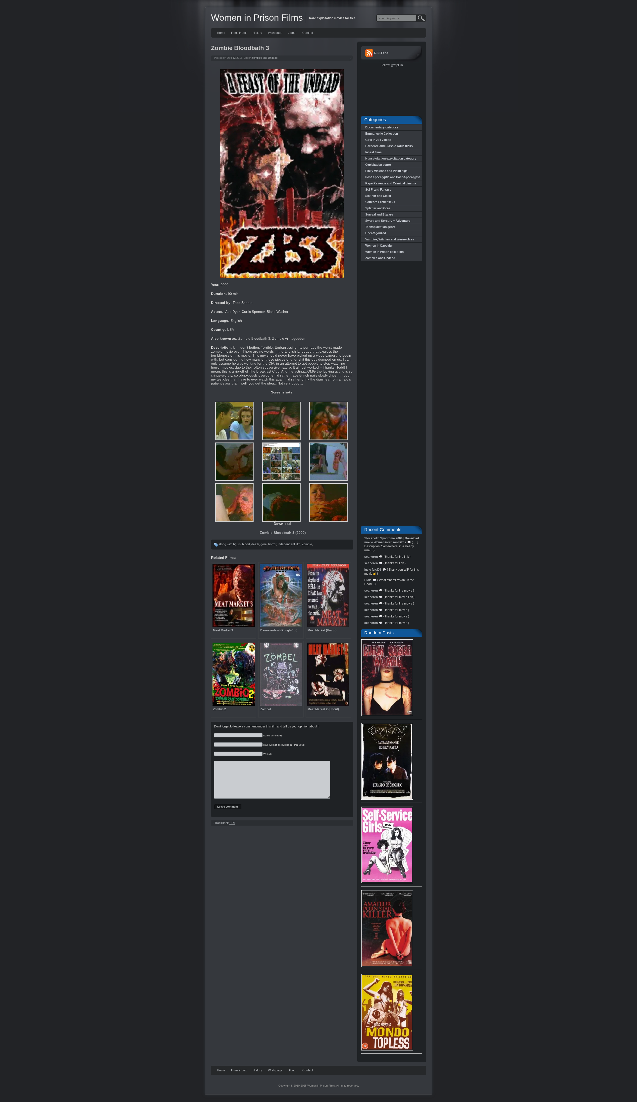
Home (221, 33)
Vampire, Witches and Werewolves (389, 239)
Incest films (373, 152)
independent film (289, 544)
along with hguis (229, 544)
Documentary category (381, 127)
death (255, 544)
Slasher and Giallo (378, 196)
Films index (239, 33)
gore (264, 544)
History (257, 33)
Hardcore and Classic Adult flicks (389, 146)
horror (272, 544)
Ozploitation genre (378, 164)
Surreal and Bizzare (379, 214)
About (292, 33)
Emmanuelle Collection (381, 133)
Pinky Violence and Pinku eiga (386, 171)
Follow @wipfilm (392, 65)
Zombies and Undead (264, 57)
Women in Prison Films (257, 17)
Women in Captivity (379, 245)
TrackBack (224, 823)
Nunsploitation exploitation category (390, 158)
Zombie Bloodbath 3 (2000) (283, 533)
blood (246, 544)
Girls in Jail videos (378, 140)
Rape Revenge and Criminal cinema (390, 183)
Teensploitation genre (380, 227)
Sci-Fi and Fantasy (378, 189)
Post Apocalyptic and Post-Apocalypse (393, 177)
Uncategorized (375, 233)
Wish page (275, 33)
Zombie (307, 544)
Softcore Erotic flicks (380, 202)
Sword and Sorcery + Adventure (388, 220)
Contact (307, 33)
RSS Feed (381, 53)
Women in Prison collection (384, 252)
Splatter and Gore (377, 208)
